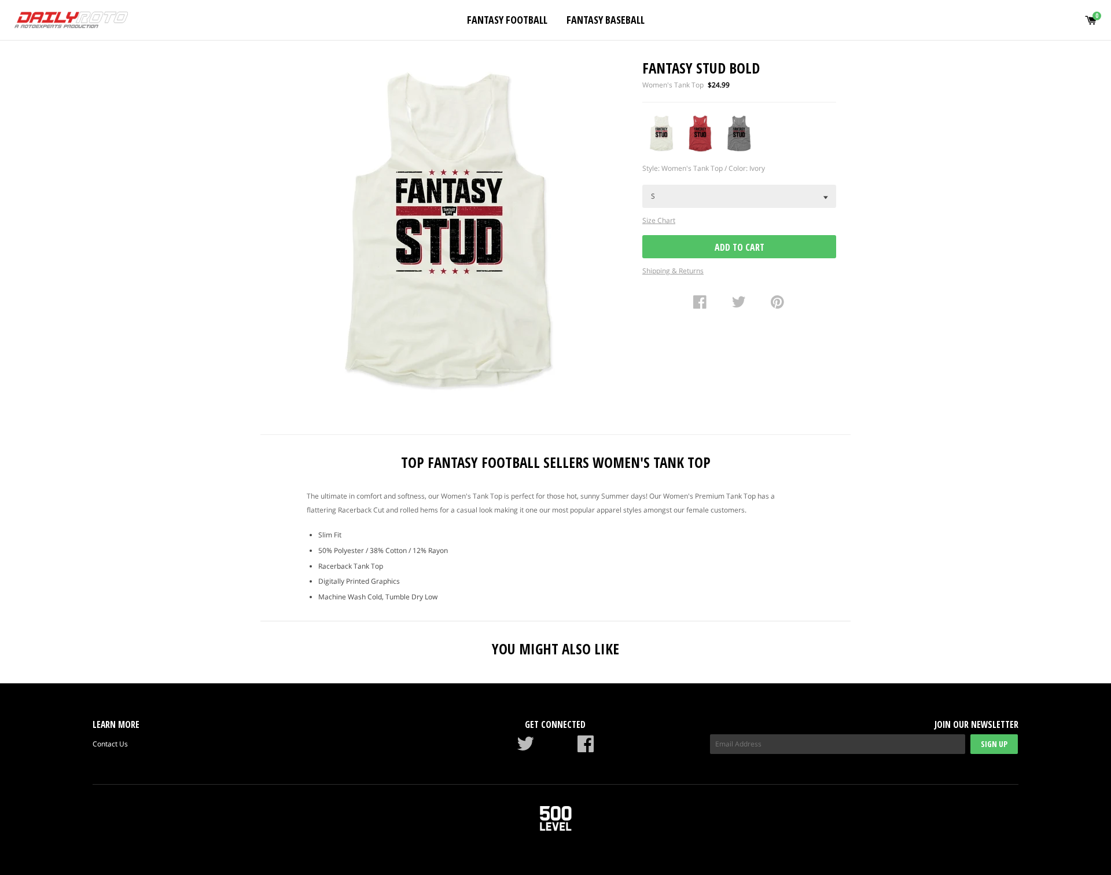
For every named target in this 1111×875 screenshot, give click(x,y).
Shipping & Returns (673, 271)
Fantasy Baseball (605, 20)
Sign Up (994, 743)
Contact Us (110, 744)
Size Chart (658, 220)
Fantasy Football (507, 20)
